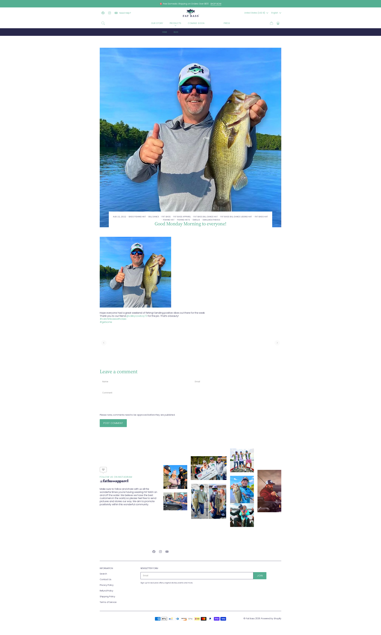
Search (103, 573)
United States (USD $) (254, 12)
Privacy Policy (107, 585)
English (274, 12)
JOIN (260, 575)
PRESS (227, 23)
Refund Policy (106, 590)
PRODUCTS (175, 23)
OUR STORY (157, 23)
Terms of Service (108, 602)
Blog (176, 32)
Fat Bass (250, 618)
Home (164, 32)
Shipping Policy (107, 596)
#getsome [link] (106, 322)
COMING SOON (196, 23)
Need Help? (125, 13)
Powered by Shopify (271, 618)
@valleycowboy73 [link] (136, 316)
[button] (103, 23)
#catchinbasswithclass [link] (113, 319)
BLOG (214, 23)
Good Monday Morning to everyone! (202, 32)
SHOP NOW (215, 3)
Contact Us (105, 579)
